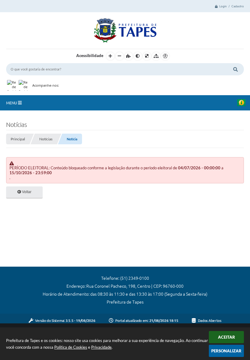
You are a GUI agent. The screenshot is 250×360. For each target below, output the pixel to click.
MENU (12, 103)
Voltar (26, 192)
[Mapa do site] (156, 56)
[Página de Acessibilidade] (165, 56)
